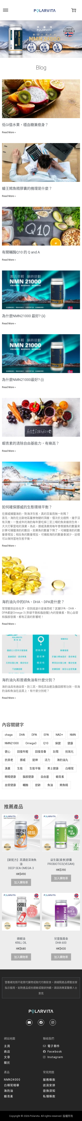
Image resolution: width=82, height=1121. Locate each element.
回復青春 (40, 751)
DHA (22, 734)
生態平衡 (35, 768)
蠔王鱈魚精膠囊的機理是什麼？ (27, 188)
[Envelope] (29, 1022)
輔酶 (25, 785)
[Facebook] (41, 1022)
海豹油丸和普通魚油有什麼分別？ (29, 680)
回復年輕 (22, 751)
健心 (7, 751)
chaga (9, 734)
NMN (73, 734)
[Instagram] (53, 1022)
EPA (46, 734)
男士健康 (53, 768)
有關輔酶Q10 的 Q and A (21, 252)
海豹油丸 (62, 759)
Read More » (9, 132)
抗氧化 (69, 751)
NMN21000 (12, 743)
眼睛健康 (10, 776)
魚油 (50, 785)
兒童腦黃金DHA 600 (61, 940)
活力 (47, 759)
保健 (58, 743)
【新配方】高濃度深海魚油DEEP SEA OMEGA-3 (21, 864)
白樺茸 (69, 768)
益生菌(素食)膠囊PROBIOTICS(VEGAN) (61, 862)
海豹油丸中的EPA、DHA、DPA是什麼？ (33, 602)
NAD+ (59, 734)
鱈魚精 (64, 785)
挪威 (22, 759)
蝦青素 (60, 776)
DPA (34, 734)
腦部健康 (28, 776)
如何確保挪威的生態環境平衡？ (27, 507)
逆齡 (38, 785)
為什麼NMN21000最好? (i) (23, 380)
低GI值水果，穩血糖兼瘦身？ (25, 125)
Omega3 (30, 743)
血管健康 (10, 785)
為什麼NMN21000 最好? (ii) (23, 316)
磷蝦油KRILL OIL (21, 940)
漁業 (7, 768)
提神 (35, 759)
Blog (41, 67)
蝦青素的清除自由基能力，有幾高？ (30, 443)
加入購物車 (21, 882)
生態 (20, 768)
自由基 (45, 776)
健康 (70, 743)
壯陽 (56, 751)
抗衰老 (9, 759)
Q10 (45, 743)
